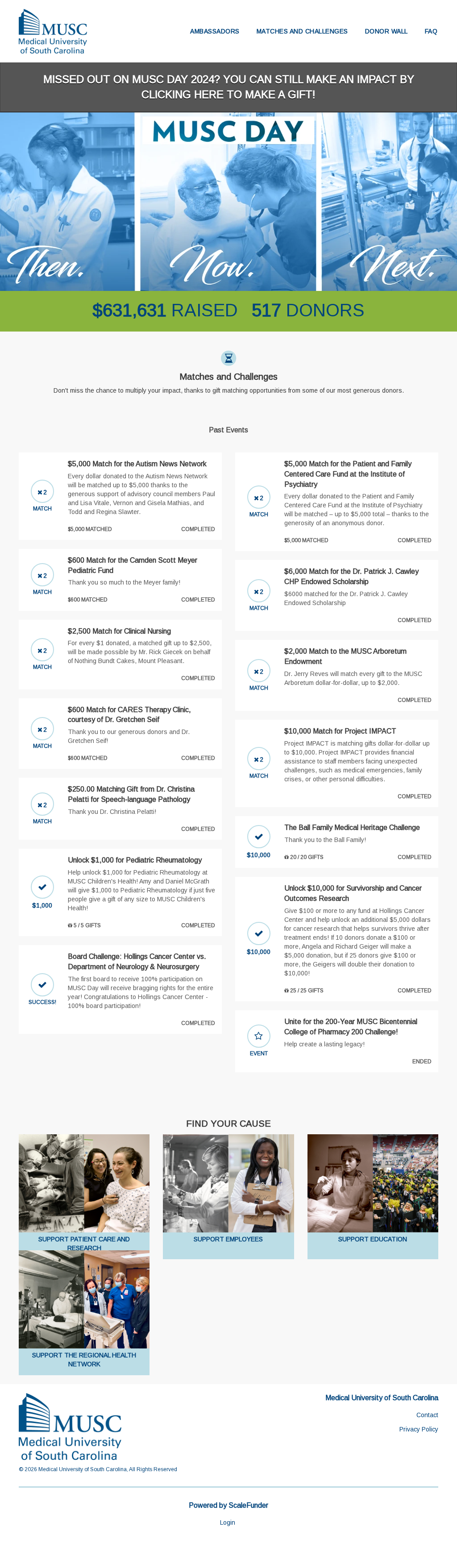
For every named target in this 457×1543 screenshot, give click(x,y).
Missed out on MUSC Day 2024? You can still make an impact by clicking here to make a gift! (228, 86)
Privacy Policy (418, 1429)
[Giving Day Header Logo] (53, 31)
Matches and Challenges (302, 31)
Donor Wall (386, 31)
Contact (427, 1415)
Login (227, 1522)
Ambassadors (215, 31)
